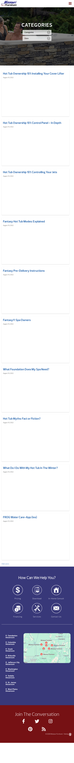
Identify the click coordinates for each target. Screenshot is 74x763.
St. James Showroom (10, 683)
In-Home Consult (56, 598)
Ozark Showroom (10, 650)
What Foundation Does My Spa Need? (26, 369)
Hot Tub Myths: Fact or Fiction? (21, 418)
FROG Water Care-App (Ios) (20, 517)
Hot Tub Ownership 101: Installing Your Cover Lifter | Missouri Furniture (9, 3)
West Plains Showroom (11, 690)
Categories (29, 32)
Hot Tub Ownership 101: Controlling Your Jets (30, 172)
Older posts (5, 564)
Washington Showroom (11, 670)
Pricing (18, 598)
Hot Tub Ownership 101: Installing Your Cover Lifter (33, 73)
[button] (12, 636)
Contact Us (56, 617)
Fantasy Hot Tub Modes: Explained (24, 221)
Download (37, 598)
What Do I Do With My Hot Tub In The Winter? (30, 468)
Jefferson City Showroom (12, 663)
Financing (17, 617)
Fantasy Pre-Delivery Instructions (24, 271)
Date (27, 38)
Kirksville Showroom (10, 657)
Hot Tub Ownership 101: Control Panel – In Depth (32, 123)
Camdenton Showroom (11, 637)
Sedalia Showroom (10, 677)
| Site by (66, 734)
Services (37, 617)
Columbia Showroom (10, 643)
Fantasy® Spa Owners (17, 320)
